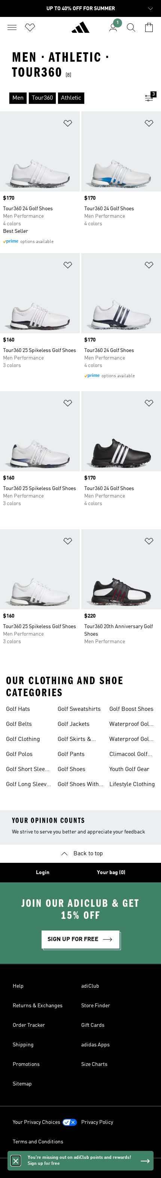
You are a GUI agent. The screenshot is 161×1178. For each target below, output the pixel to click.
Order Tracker (29, 1025)
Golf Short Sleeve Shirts (28, 770)
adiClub (90, 986)
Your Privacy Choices (36, 1122)
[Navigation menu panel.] (12, 27)
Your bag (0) (111, 872)
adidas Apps (95, 1044)
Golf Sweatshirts (79, 709)
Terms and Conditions (38, 1142)
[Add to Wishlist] (68, 124)
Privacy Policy (97, 1122)
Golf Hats (18, 709)
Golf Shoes (71, 770)
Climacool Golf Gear (128, 755)
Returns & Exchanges (38, 1005)
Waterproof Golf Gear (130, 740)
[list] (68, 98)
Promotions (26, 1064)
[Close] (15, 1161)
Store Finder (95, 1005)
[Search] (131, 27)
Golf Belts (19, 724)
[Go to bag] (149, 27)
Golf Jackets (73, 724)
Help (18, 986)
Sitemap (22, 1084)
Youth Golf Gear (129, 770)
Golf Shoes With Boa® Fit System (80, 785)
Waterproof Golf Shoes (130, 725)
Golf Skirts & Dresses (74, 740)
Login (42, 872)
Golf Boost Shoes (131, 709)
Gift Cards (92, 1025)
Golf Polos (19, 754)
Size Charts (94, 1064)
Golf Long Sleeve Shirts (27, 785)
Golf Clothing (23, 739)
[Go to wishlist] (30, 27)
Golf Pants (71, 754)
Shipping (23, 1044)
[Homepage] (80, 30)
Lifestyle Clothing (132, 785)
